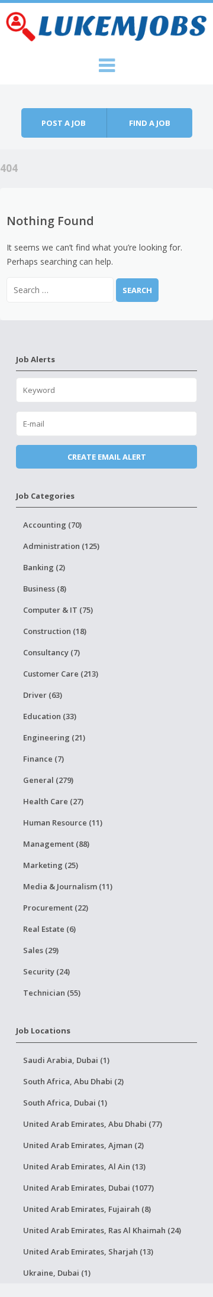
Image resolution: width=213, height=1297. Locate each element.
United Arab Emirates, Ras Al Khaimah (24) (102, 1230)
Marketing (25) (50, 865)
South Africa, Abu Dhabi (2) (73, 1081)
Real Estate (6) (49, 929)
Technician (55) (51, 992)
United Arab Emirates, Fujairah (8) (87, 1209)
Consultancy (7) (51, 652)
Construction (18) (54, 631)
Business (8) (44, 588)
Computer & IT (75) (58, 609)
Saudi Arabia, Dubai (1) (66, 1060)
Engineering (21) (54, 737)
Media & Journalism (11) (67, 886)
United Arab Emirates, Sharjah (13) (88, 1251)
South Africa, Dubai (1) (65, 1102)
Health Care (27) (53, 801)
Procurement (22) (55, 907)
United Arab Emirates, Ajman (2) (83, 1145)
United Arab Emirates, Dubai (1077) (88, 1187)
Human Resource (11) (62, 822)
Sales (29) (41, 950)
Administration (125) (61, 546)
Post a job (63, 123)
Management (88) (56, 843)
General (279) (48, 780)
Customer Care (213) (60, 673)
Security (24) (46, 971)
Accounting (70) (52, 524)
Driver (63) (42, 695)
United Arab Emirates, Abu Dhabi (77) (92, 1124)
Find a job (149, 123)
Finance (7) (43, 758)
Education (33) (49, 716)
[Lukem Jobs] (106, 25)
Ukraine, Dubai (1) (57, 1272)
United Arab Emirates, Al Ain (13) (84, 1166)
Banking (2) (44, 567)
